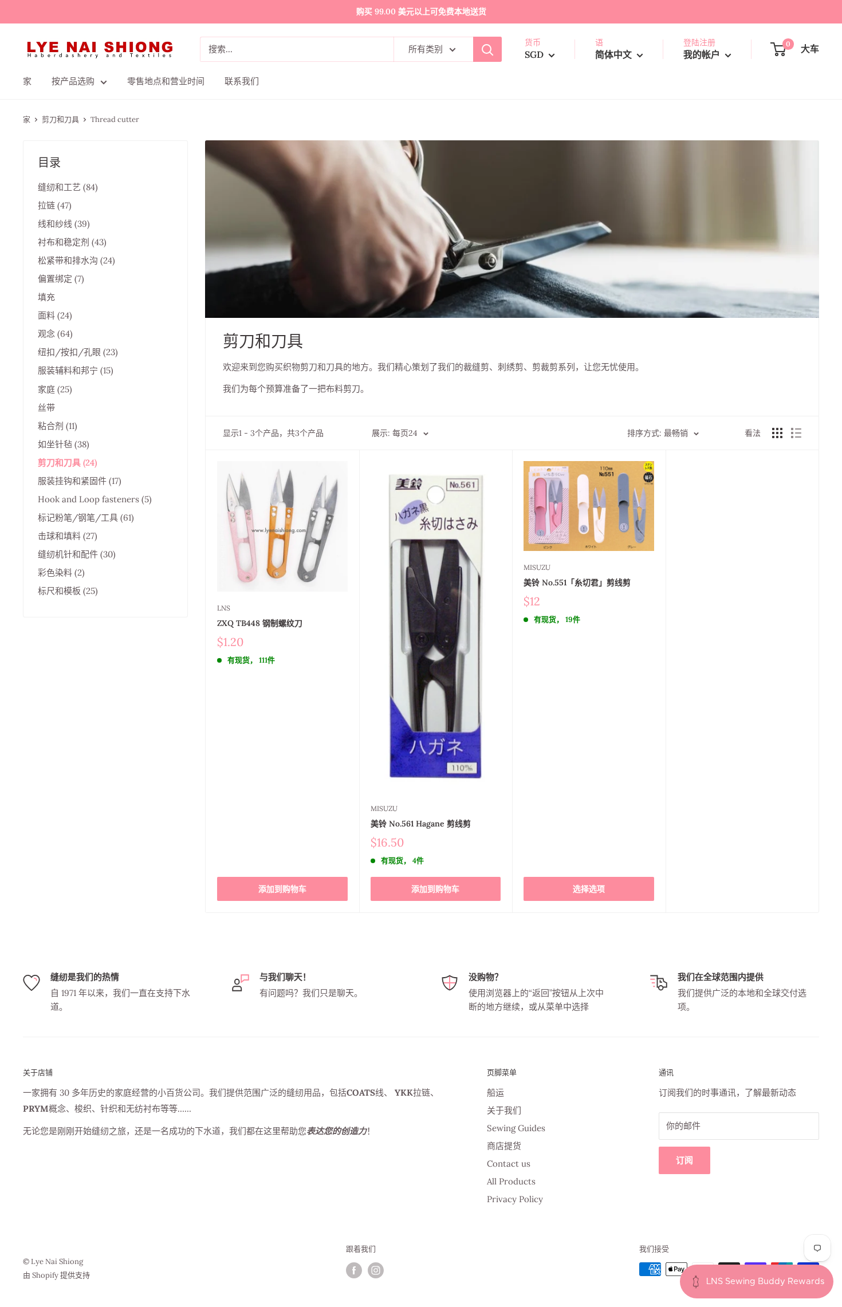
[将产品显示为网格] (777, 433)
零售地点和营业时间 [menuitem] (165, 81)
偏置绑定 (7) (61, 278)
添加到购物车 (282, 889)
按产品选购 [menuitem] (73, 81)
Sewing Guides (516, 1128)
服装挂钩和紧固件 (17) (79, 480)
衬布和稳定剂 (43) (72, 242)
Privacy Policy (515, 1199)
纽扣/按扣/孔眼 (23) (78, 352)
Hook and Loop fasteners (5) (95, 499)
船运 (495, 1092)
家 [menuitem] (27, 81)
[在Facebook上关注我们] (354, 1270)
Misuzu (384, 808)
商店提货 (504, 1145)
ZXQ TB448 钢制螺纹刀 (259, 623)
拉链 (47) (55, 205)
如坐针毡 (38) (63, 444)
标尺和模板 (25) (68, 590)
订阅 (684, 1160)
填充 (46, 297)
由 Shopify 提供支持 (56, 1275)
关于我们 (504, 1110)
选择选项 (589, 889)
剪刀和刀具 (60, 119)
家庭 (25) (55, 389)
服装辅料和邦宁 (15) (75, 370)
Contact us (508, 1163)
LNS (223, 608)
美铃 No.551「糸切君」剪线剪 (577, 582)
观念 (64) (55, 333)
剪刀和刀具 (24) (67, 462)
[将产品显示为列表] (796, 433)
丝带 (46, 407)
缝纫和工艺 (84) (68, 187)
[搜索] (487, 49)
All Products (511, 1181)
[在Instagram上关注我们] (376, 1270)
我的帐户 (702, 54)
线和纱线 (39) (64, 223)
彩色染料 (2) (61, 572)
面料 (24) (55, 315)
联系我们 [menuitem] (242, 81)
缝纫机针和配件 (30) (77, 554)
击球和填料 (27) (67, 535)
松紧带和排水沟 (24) (76, 260)
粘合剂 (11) (57, 425)
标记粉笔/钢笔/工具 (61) (86, 517)
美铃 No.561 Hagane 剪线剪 (421, 823)
